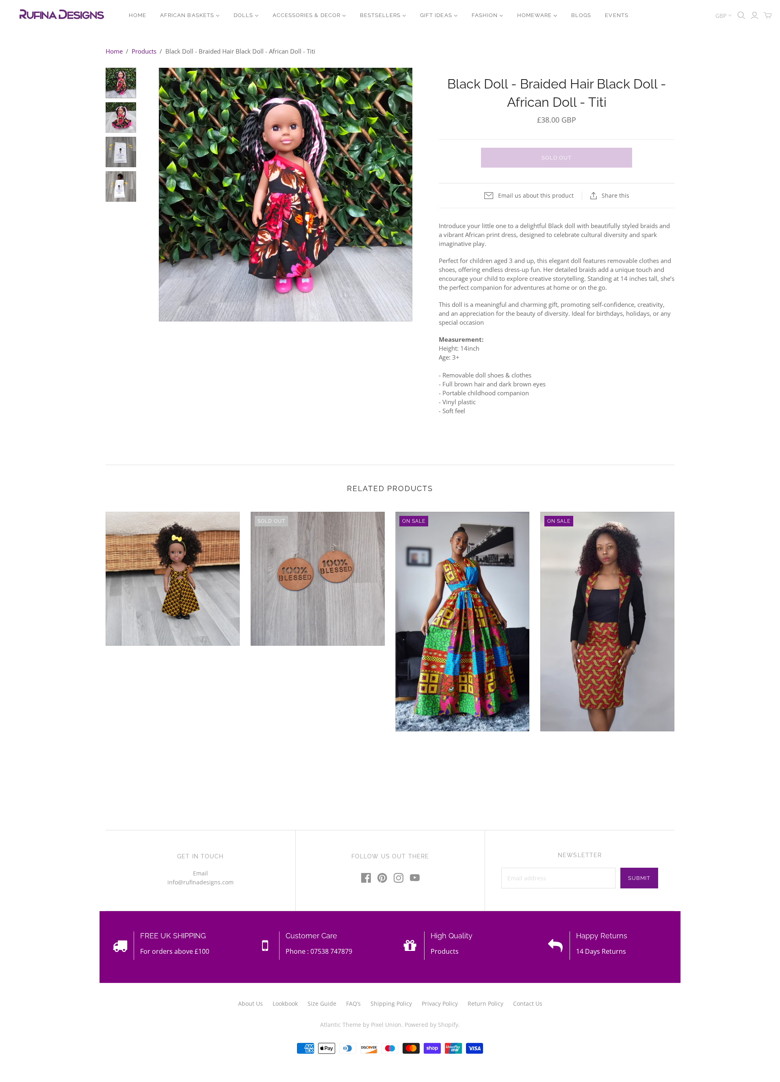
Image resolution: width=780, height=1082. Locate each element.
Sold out (557, 158)
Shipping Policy (391, 1003)
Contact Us (527, 1003)
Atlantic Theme (340, 1024)
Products (144, 51)
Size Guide (322, 1003)
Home (114, 51)
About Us (250, 1003)
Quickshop (138, 660)
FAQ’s (353, 1003)
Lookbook (285, 1003)
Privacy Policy (440, 1003)
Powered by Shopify (431, 1024)
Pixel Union (386, 1024)
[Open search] (741, 15)
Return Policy (485, 1003)
